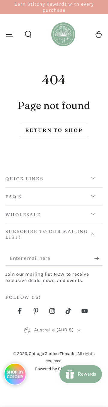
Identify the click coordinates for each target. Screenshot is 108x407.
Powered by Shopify (54, 368)
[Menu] (9, 34)
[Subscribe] (98, 259)
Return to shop (54, 130)
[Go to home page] (63, 34)
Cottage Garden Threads (52, 353)
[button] (28, 34)
